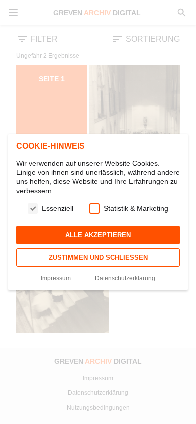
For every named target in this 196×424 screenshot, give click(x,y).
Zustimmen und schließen (98, 257)
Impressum (56, 278)
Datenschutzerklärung (125, 278)
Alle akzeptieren (98, 235)
